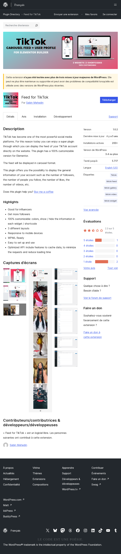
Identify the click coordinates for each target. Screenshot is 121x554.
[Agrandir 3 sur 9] (22, 307)
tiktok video (111, 194)
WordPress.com (14, 499)
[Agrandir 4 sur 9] (47, 272)
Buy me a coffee (43, 191)
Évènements (99, 473)
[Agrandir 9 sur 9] (73, 354)
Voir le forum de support (97, 297)
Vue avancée (91, 209)
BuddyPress (11, 516)
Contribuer (98, 467)
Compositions (40, 484)
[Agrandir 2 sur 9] (22, 289)
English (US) (111, 167)
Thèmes (37, 473)
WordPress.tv (71, 489)
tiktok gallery (110, 188)
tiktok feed (112, 181)
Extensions (39, 479)
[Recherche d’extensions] (36, 25)
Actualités (8, 473)
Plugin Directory (11, 14)
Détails (10, 116)
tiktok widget (110, 201)
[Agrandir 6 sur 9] (73, 286)
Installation (40, 116)
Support (113, 116)
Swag (96, 484)
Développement (63, 116)
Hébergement (11, 479)
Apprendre (68, 467)
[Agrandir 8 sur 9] (73, 340)
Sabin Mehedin (34, 102)
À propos (8, 467)
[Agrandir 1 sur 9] (22, 272)
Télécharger (109, 100)
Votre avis (89, 268)
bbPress (9, 510)
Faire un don (100, 479)
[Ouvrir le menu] (116, 4)
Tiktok (114, 175)
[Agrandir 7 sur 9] (73, 312)
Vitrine (36, 467)
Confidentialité (11, 484)
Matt (7, 505)
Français (15, 530)
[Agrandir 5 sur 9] (73, 272)
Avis (24, 116)
